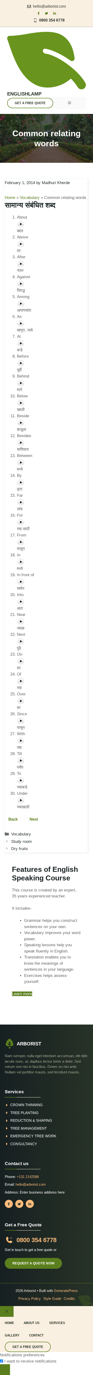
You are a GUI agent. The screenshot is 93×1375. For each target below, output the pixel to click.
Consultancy (23, 1144)
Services (57, 1323)
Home (10, 197)
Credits (69, 1298)
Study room (21, 841)
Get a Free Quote (30, 103)
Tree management (28, 1128)
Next (34, 819)
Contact (36, 1335)
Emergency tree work (33, 1136)
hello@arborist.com (49, 6)
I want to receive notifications (30, 1361)
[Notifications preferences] (5, 1369)
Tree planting (24, 1113)
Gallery (12, 1335)
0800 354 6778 (52, 20)
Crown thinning (26, 1105)
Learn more (22, 994)
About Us (32, 1323)
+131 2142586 (28, 1177)
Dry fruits (19, 848)
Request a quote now (33, 1263)
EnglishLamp (24, 93)
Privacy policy (29, 1298)
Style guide (52, 1298)
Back (13, 819)
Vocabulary (30, 197)
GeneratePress (66, 1291)
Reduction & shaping (31, 1120)
